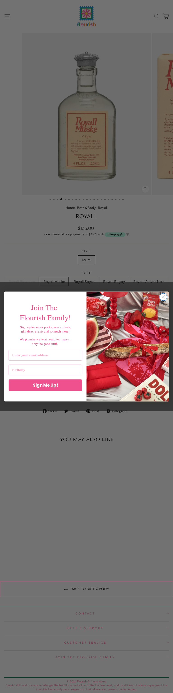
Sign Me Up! (45, 385)
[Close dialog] (163, 297)
